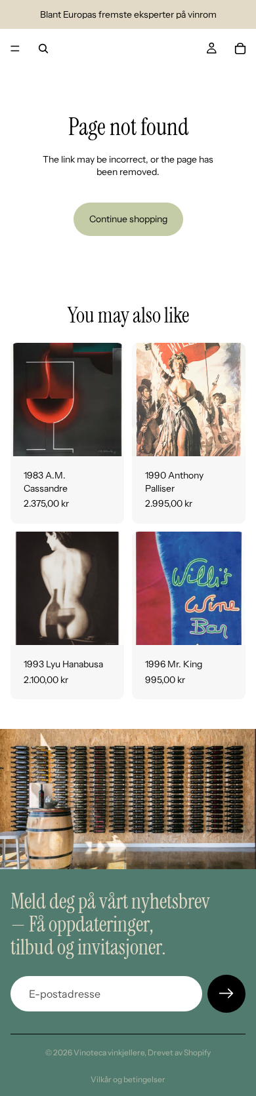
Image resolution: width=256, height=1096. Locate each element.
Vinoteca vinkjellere (109, 1052)
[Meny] (15, 48)
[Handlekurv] (240, 48)
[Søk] (43, 48)
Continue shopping (128, 219)
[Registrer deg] (226, 994)
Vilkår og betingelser (128, 1079)
